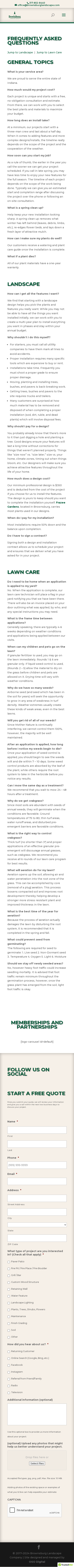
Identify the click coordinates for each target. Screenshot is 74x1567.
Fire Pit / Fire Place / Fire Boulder (29, 1268)
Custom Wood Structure (25, 1282)
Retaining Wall (19, 1289)
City (10, 1218)
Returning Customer (22, 1351)
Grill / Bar (16, 1275)
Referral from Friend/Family (26, 1378)
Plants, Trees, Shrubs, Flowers (28, 1309)
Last (10, 1150)
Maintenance (18, 1316)
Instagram (17, 1371)
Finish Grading (19, 1323)
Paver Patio (17, 1261)
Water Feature (19, 1295)
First (10, 1136)
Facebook (17, 1365)
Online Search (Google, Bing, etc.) (30, 1358)
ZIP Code (13, 1244)
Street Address (16, 1204)
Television (17, 1392)
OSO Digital (37, 1561)
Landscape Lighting (22, 1302)
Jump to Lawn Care (49, 52)
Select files (37, 1463)
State (10, 1230)
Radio (14, 1385)
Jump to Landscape (20, 52)
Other (14, 1336)
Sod (13, 1330)
